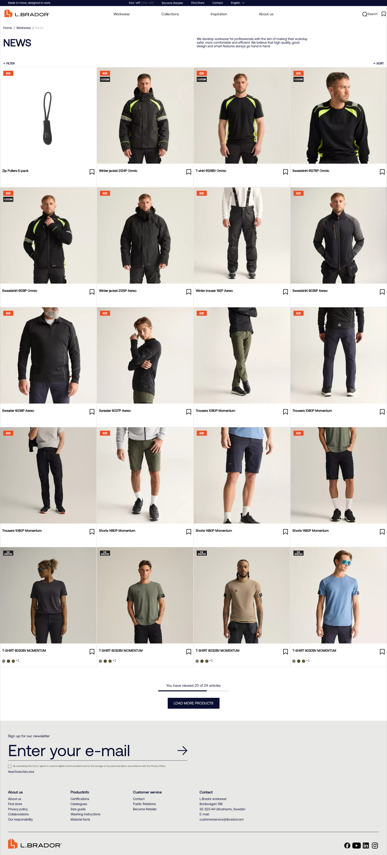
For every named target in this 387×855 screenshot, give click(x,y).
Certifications (80, 799)
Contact (217, 2)
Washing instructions (85, 814)
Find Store (197, 2)
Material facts (80, 819)
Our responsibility (20, 819)
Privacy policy (18, 809)
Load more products (193, 703)
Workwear (23, 28)
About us (266, 14)
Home (7, 28)
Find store (15, 804)
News (39, 28)
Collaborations (18, 814)
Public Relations (144, 804)
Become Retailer (172, 3)
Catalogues (79, 804)
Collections (170, 14)
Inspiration (219, 14)
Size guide (78, 809)
